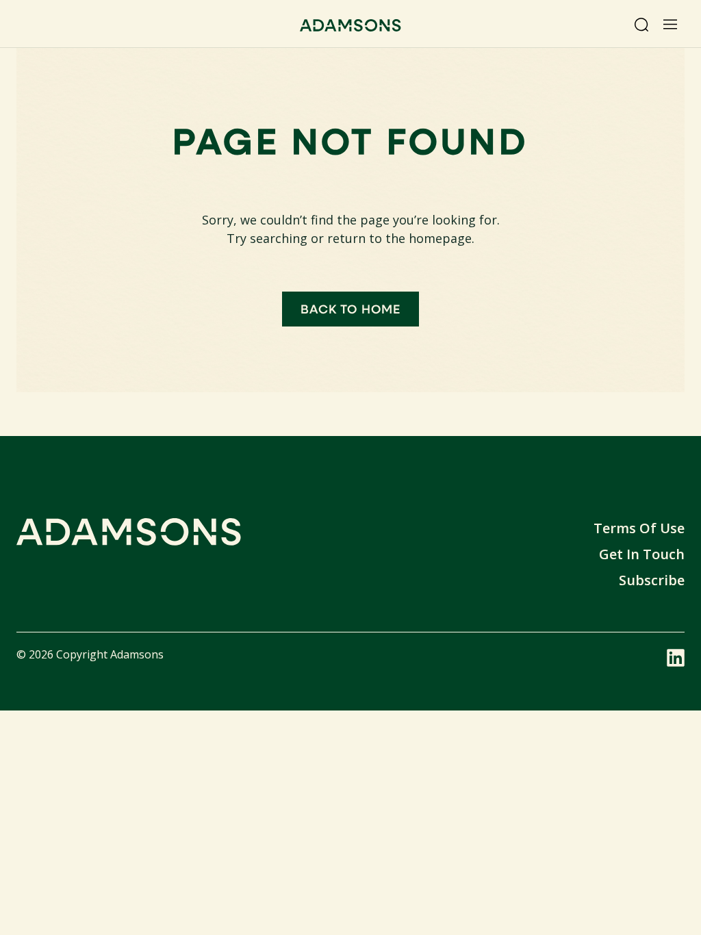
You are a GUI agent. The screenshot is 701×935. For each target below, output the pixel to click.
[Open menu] (670, 24)
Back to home (350, 308)
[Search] (641, 24)
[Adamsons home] (350, 27)
